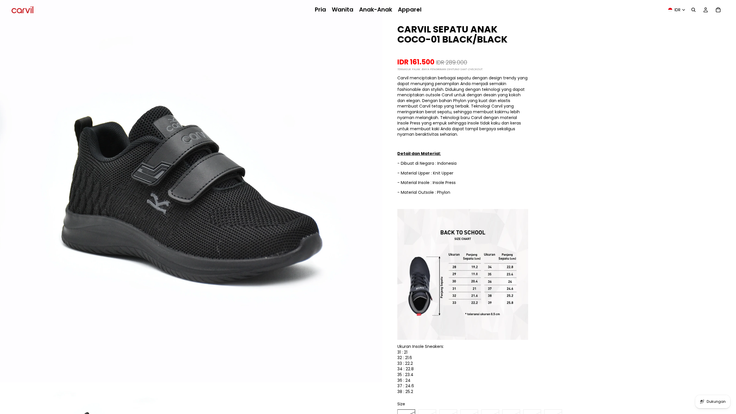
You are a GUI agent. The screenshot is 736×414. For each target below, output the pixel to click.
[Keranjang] (718, 9)
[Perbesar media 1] (191, 191)
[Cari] (693, 9)
